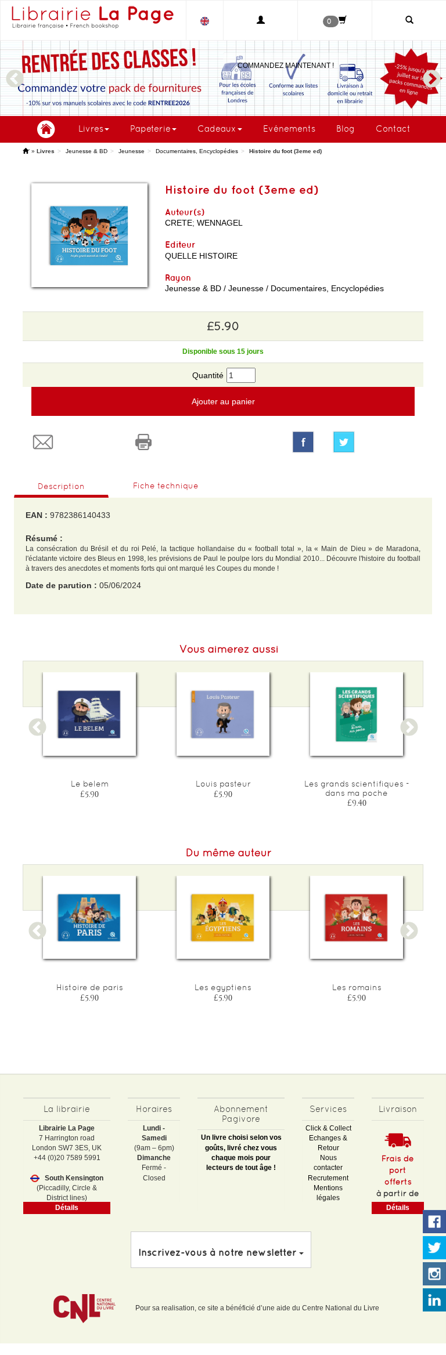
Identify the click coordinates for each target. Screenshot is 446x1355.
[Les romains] (356, 917)
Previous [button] (14, 73)
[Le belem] (89, 713)
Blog (345, 128)
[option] (223, 78)
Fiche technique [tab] (166, 485)
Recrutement (328, 1178)
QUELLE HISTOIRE (201, 255)
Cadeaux (216, 128)
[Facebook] (303, 442)
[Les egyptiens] (223, 917)
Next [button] (431, 73)
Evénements (289, 128)
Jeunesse (131, 151)
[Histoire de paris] (89, 917)
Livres (90, 128)
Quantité (208, 375)
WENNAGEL (220, 222)
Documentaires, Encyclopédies (197, 151)
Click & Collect (328, 1128)
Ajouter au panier (223, 401)
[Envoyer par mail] (72, 442)
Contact (393, 128)
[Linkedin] (434, 1300)
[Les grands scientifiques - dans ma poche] (356, 713)
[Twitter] (373, 442)
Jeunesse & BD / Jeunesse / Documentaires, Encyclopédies (274, 288)
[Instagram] (434, 1274)
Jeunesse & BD (86, 151)
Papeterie (150, 128)
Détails (66, 1208)
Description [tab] (61, 486)
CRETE (178, 222)
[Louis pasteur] (223, 713)
